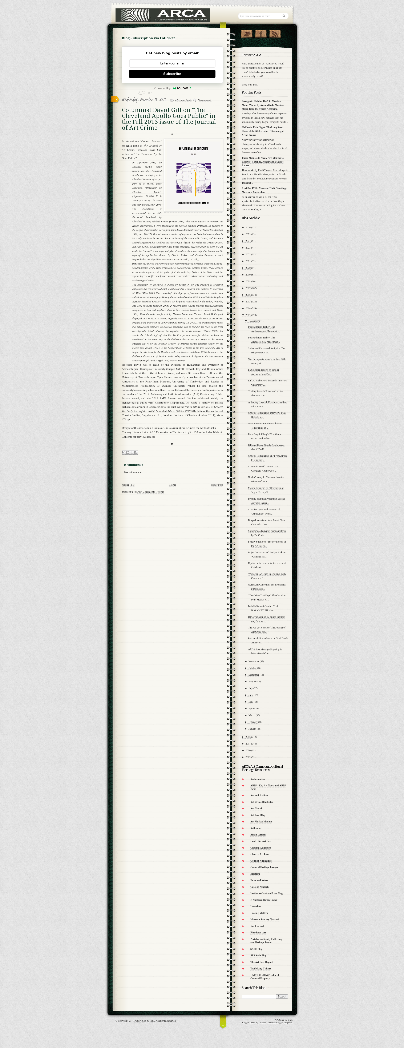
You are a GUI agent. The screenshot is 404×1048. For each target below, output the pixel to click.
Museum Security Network (264, 919)
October (252, 668)
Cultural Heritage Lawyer (264, 867)
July (251, 688)
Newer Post (128, 485)
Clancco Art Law (259, 854)
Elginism (255, 874)
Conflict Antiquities (261, 860)
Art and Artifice (259, 795)
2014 (248, 308)
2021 (248, 261)
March (252, 715)
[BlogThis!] (128, 452)
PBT (152, 1020)
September (254, 674)
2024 (248, 240)
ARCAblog (140, 1020)
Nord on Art (257, 926)
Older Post (217, 485)
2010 (248, 750)
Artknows (255, 828)
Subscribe (172, 74)
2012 (248, 736)
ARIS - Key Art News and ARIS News (268, 787)
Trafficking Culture (260, 968)
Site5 (290, 1019)
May (251, 701)
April (251, 708)
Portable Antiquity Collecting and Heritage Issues (266, 940)
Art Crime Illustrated (262, 802)
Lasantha (262, 1022)
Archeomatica (257, 779)
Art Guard (256, 808)
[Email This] (124, 452)
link (144, 432)
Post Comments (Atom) (150, 491)
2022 (248, 254)
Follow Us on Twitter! (247, 33)
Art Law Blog (257, 815)
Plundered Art (258, 932)
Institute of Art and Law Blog (266, 893)
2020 (248, 267)
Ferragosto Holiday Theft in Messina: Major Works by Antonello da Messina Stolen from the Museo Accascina (263, 105)
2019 (248, 274)
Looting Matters (259, 913)
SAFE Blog (256, 949)
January (252, 728)
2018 (248, 281)
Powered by (162, 88)
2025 (248, 234)
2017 (248, 288)
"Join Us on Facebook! (261, 33)
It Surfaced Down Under (263, 900)
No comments (204, 100)
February (253, 721)
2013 (248, 315)
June (251, 694)
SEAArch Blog (258, 955)
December (254, 320)
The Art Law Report (261, 962)
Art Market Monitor (261, 821)
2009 (248, 757)
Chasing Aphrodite (260, 847)
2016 (248, 294)
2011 (248, 743)
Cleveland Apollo (183, 100)
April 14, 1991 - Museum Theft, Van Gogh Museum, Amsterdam (264, 190)
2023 (248, 247)
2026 (248, 227)
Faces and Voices (259, 880)
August (252, 681)
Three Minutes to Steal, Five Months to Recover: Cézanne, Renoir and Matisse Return (263, 161)
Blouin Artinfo (258, 834)
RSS (275, 33)
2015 (248, 301)
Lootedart (255, 906)
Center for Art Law (260, 841)
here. (255, 84)
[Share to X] (132, 452)
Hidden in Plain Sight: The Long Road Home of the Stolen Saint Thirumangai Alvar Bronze (262, 131)
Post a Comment (133, 472)
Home (172, 485)
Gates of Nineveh (259, 887)
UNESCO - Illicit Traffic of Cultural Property (264, 976)
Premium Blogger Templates (280, 1022)
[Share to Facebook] (136, 452)
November (254, 661)
